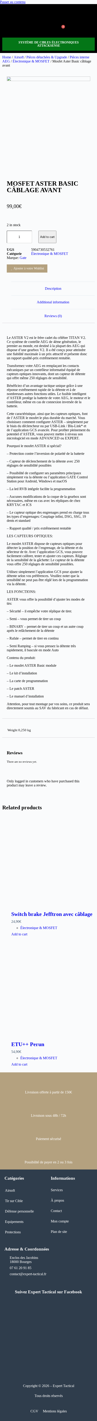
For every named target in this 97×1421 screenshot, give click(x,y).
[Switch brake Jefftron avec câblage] (53, 861)
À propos (57, 1200)
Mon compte (60, 1221)
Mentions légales (55, 1411)
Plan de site (59, 1232)
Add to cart (47, 237)
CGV (34, 1411)
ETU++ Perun (27, 1044)
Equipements (14, 1222)
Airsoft (19, 57)
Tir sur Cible (14, 1201)
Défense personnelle (19, 1211)
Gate (23, 258)
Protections (13, 1232)
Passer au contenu (12, 2)
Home (6, 57)
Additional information (53, 302)
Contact (56, 1211)
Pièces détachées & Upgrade (46, 57)
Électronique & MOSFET (31, 61)
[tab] (53, 288)
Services (57, 1190)
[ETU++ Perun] (53, 991)
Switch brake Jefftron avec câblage (51, 914)
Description (53, 288)
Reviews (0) (53, 316)
